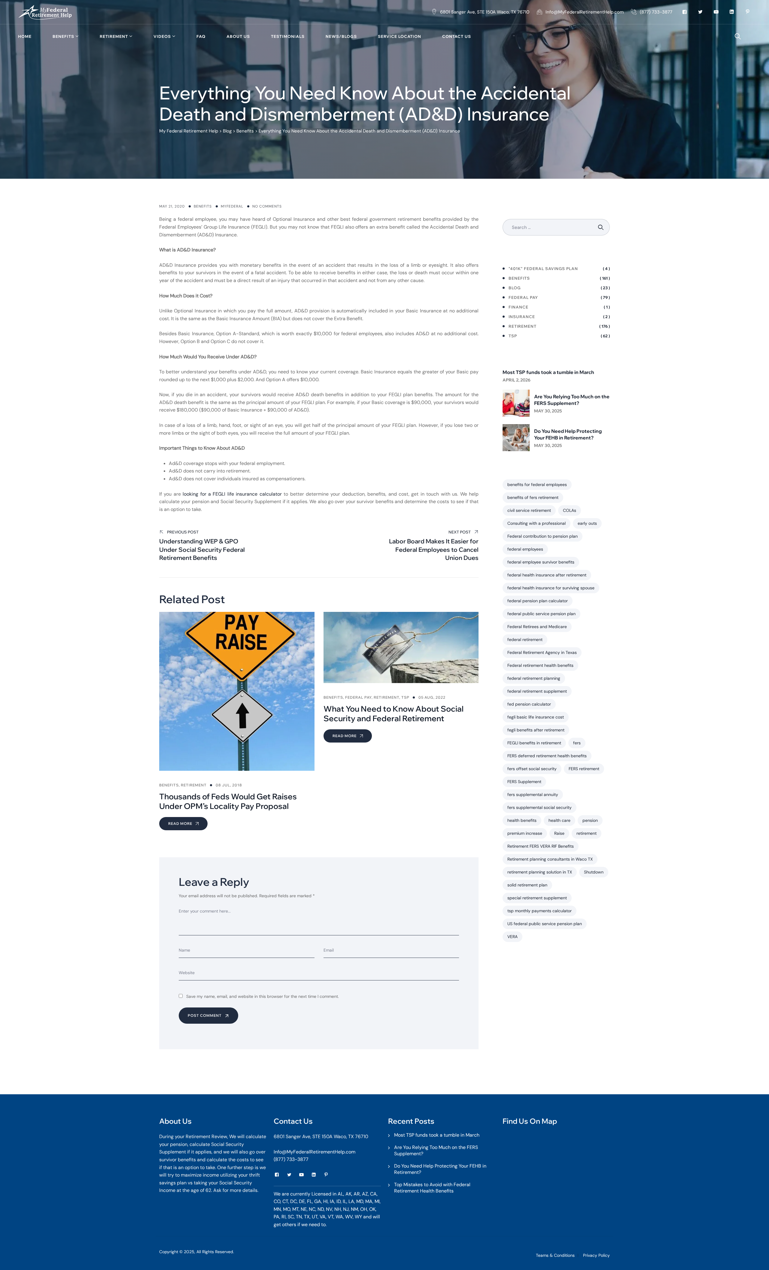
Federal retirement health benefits (540, 665)
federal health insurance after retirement (546, 575)
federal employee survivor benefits (540, 562)
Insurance (522, 316)
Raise (559, 833)
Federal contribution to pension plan (542, 536)
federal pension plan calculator (537, 600)
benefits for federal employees (537, 484)
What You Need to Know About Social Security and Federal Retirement (394, 713)
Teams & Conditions (555, 1255)
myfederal (232, 206)
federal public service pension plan (541, 613)
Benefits (63, 36)
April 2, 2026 (516, 380)
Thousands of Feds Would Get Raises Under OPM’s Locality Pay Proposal (228, 801)
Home (25, 36)
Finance (518, 307)
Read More (180, 823)
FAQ (200, 36)
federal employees (525, 549)
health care (559, 820)
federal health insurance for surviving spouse (550, 588)
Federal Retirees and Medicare (537, 626)
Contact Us (456, 36)
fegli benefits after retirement (535, 730)
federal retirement (525, 639)
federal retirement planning (533, 678)
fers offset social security (532, 768)
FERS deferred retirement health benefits (547, 755)
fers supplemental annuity (532, 794)
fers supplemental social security (539, 807)
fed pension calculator (529, 704)
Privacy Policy (596, 1255)
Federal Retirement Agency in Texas (542, 652)
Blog (515, 287)
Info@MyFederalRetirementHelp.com (314, 1152)
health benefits (521, 820)
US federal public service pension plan (544, 923)
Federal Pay (358, 697)
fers (577, 743)
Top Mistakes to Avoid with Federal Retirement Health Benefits (432, 1187)
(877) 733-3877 (291, 1159)
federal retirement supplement (537, 691)
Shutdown (593, 872)
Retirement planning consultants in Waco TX (550, 859)
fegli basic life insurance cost (535, 717)
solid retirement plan (527, 885)
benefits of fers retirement (532, 497)
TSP (405, 697)
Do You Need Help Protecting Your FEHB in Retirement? (568, 434)
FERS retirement (584, 768)
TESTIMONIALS (288, 36)
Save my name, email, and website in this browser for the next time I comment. (262, 996)
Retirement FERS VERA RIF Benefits (540, 846)
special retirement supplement (537, 898)
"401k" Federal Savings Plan (543, 268)
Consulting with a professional (536, 523)
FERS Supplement (524, 781)
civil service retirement (529, 510)
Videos (162, 36)
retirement (586, 833)
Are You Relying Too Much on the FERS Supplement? (571, 399)
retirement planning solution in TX (539, 872)
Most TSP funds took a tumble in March (548, 372)
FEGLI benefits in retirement (534, 743)
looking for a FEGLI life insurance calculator (232, 494)
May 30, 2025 (548, 411)
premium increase (524, 833)
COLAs (569, 510)
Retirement (114, 36)
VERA (512, 936)
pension (590, 820)
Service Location (399, 36)
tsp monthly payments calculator (539, 910)
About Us (238, 36)
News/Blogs (341, 36)
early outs (587, 523)
